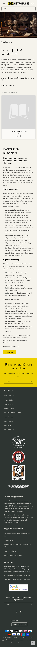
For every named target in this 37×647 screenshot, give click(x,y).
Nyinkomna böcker (9, 408)
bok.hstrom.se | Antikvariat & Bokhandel (16, 637)
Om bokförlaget (8, 421)
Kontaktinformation (23, 643)
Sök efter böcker (8, 400)
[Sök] (33, 8)
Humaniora (9, 352)
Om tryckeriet (7, 425)
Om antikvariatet (8, 417)
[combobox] (18, 8)
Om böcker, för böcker (10, 551)
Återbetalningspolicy (11, 640)
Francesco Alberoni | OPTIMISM (18, 131)
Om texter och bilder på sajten (12, 412)
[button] (4, 3)
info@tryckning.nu (25, 569)
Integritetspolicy (22, 640)
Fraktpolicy (14, 643)
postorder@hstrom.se (24, 566)
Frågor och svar (8, 404)
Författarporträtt (8, 540)
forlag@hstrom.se (24, 571)
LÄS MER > (23, 72)
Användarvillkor (31, 640)
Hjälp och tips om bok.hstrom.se (13, 555)
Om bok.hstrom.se (9, 396)
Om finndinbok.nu (9, 429)
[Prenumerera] (31, 381)
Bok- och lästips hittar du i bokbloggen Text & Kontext (17, 535)
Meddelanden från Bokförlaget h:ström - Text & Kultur (17, 546)
